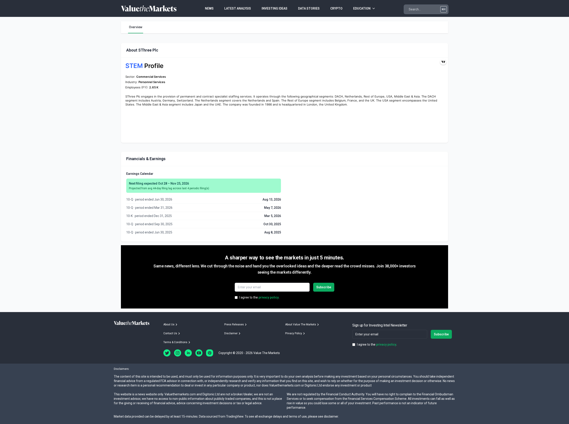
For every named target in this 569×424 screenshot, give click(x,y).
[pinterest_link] (209, 352)
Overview (135, 27)
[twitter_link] (166, 352)
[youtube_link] (198, 352)
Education (362, 8)
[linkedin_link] (188, 352)
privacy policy (268, 297)
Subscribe (323, 287)
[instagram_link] (177, 352)
